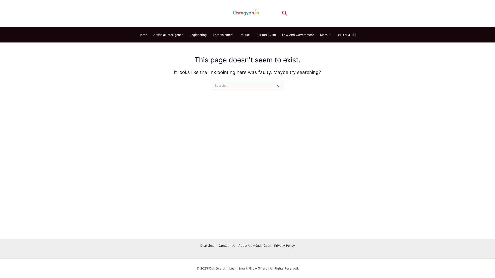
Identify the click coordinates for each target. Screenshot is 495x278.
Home (142, 35)
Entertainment (223, 35)
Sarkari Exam (266, 35)
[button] (285, 13)
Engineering (198, 35)
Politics (245, 35)
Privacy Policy (284, 245)
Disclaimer (208, 245)
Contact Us (227, 245)
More (324, 35)
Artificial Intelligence (168, 35)
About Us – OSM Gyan (254, 245)
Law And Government (298, 35)
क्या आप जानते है (347, 35)
